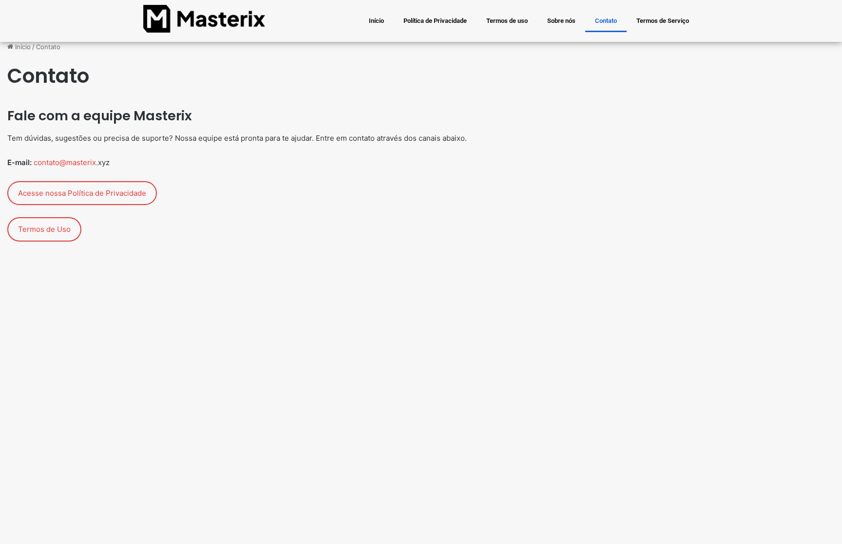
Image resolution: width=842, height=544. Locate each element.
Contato (606, 20)
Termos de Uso (44, 229)
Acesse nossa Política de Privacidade (82, 193)
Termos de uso (507, 20)
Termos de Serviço (662, 20)
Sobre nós (561, 20)
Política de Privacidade (435, 20)
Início (376, 20)
